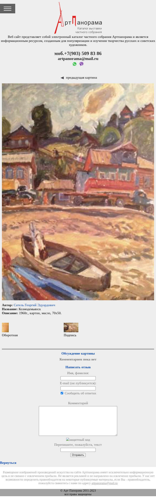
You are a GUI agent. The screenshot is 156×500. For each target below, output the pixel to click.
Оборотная (10, 335)
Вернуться (8, 463)
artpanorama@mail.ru (105, 483)
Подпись (70, 335)
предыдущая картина (81, 77)
